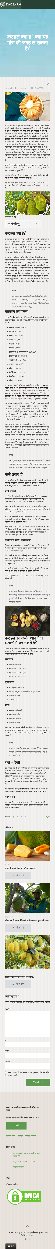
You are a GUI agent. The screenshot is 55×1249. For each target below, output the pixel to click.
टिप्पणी (7, 1009)
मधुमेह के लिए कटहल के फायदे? (24, 1161)
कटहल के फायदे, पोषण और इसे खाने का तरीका (20, 868)
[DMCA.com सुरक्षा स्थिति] (24, 1205)
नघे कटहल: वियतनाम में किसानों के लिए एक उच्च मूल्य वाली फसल (27, 920)
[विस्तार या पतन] (37, 224)
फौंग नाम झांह (25, 1232)
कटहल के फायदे (18, 1167)
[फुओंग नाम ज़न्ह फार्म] (10, 4)
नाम (6, 1040)
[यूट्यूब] (29, 1239)
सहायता (20, 1136)
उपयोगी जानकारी (30, 1136)
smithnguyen (22, 88)
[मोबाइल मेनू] (51, 4)
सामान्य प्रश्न (10, 1136)
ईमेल (7, 1051)
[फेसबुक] (25, 1239)
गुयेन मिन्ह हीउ (30, 1235)
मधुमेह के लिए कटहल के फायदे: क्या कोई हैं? (19, 977)
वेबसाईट (7, 1061)
